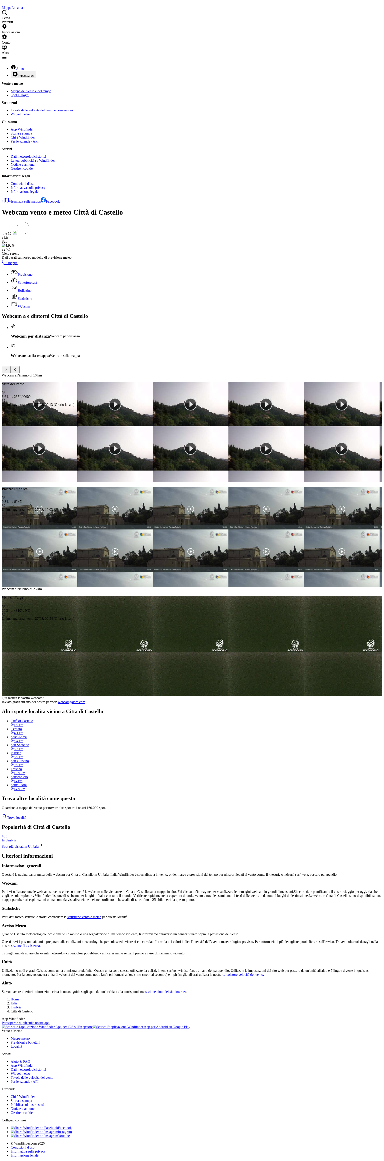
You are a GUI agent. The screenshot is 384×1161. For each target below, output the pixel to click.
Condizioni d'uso (22, 183)
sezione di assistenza (25, 946)
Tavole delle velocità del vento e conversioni (42, 110)
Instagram (65, 1132)
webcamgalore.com (71, 702)
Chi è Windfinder (23, 137)
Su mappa (11, 263)
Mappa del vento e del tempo (31, 91)
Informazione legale (24, 191)
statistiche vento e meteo (84, 917)
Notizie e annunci (23, 164)
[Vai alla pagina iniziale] (2, 4)
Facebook (53, 201)
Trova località (16, 817)
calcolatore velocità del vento (242, 974)
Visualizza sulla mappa (25, 201)
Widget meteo (20, 114)
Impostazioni (26, 75)
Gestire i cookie (22, 168)
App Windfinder (22, 129)
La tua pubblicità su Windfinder (33, 160)
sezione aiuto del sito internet (165, 992)
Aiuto (20, 68)
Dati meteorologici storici (28, 156)
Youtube (64, 1136)
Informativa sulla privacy (28, 187)
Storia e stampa (21, 133)
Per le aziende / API (24, 141)
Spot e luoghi (20, 95)
